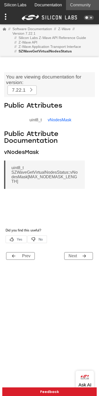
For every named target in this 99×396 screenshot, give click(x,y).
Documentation (48, 5)
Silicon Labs (15, 5)
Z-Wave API (28, 42)
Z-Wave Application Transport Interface (50, 47)
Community (80, 5)
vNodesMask (59, 120)
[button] (7, 17)
